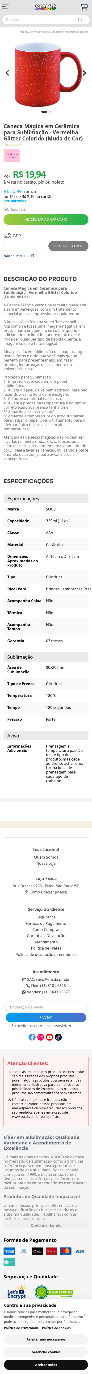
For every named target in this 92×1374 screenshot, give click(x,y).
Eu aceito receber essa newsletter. (41, 1026)
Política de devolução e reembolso (46, 954)
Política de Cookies (56, 1328)
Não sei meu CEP (17, 256)
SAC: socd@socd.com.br (48, 979)
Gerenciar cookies (46, 1352)
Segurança (46, 917)
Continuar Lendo (46, 1225)
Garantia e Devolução (46, 935)
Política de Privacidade (21, 1328)
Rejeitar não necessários (46, 1339)
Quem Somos (46, 857)
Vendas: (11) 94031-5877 (48, 992)
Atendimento (46, 942)
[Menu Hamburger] (5, 6)
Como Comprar (46, 929)
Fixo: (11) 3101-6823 (48, 985)
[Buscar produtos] (80, 19)
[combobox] (46, 19)
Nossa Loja (46, 863)
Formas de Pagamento (46, 923)
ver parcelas (15, 201)
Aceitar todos (46, 1364)
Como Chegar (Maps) (48, 892)
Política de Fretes (46, 948)
